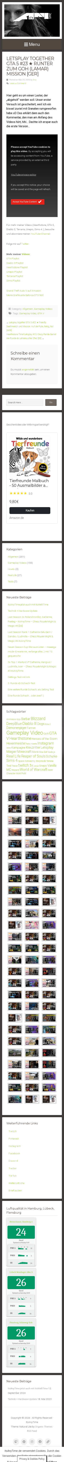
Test (8, 765)
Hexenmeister (16, 743)
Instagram (46, 743)
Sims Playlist (13, 280)
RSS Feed (32, 1430)
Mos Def (43, 752)
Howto (11, 569)
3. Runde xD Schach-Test (21, 683)
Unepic (43, 765)
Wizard (15, 769)
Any (34, 80)
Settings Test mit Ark (19, 677)
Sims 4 (12, 760)
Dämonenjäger (16, 728)
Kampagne (18, 747)
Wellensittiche (16, 1183)
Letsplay (47, 747)
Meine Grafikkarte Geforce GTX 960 (25, 295)
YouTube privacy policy (23, 174)
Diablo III (29, 723)
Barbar (25, 719)
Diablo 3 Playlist (14, 262)
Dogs (40, 724)
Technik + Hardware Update (22, 610)
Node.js (51, 752)
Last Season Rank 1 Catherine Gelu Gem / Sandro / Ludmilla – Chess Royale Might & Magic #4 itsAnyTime (30, 636)
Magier (11, 752)
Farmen (31, 728)
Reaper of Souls (33, 756)
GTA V (41, 313)
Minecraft (24, 752)
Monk (35, 751)
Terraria (49, 761)
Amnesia (11, 719)
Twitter (24, 243)
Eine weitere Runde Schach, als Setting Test (31, 689)
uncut (36, 766)
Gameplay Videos (43, 308)
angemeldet (28, 369)
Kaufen (30, 510)
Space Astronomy (26, 761)
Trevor (15, 765)
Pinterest (14, 1138)
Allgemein (27, 308)
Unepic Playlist (14, 271)
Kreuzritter (33, 747)
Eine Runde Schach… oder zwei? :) (26, 695)
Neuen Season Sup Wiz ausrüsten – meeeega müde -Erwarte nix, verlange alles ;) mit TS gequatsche (32, 651)
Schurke (51, 756)
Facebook (14, 1153)
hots (28, 743)
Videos (26, 254)
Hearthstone (20, 738)
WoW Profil (21, 773)
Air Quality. (25, 1221)
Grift (46, 733)
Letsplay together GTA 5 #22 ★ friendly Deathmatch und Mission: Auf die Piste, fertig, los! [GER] (30, 326)
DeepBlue (14, 723)
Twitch (13, 1131)
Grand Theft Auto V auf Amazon (23, 290)
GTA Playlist (12, 258)
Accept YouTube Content (25, 201)
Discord (13, 1160)
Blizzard (38, 718)
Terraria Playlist (14, 276)
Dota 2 (48, 724)
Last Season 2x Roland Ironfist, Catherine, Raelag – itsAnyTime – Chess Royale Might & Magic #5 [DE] (32, 621)
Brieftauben (15, 1190)
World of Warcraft (33, 770)
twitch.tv (25, 765)
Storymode (41, 761)
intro (8, 747)
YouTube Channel (40, 233)
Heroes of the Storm (44, 739)
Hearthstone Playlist (17, 267)
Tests (11, 581)
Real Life (12, 575)
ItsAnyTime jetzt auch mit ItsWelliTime (28, 604)
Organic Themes (43, 1426)
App (18, 719)
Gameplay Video (27, 313)
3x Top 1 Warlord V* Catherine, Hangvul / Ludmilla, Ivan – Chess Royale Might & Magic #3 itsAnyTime (32, 666)
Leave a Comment (18, 83)
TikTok (13, 1175)
